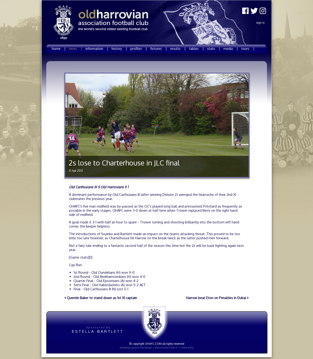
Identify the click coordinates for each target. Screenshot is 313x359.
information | (96, 48)
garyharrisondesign (142, 347)
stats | (213, 48)
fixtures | (158, 48)
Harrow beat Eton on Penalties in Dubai (216, 298)
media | (230, 48)
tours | (247, 48)
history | (119, 48)
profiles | (138, 48)
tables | (196, 48)
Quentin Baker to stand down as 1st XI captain (101, 298)
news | (75, 48)
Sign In (260, 22)
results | (178, 48)
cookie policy (187, 347)
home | (59, 48)
